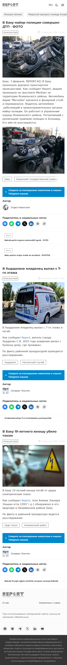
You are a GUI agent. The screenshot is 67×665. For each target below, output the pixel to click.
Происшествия (10, 32)
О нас (5, 602)
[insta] (12, 628)
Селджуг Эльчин (20, 390)
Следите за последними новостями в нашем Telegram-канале (34, 192)
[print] (37, 223)
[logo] (10, 5)
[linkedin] (31, 223)
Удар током (11, 525)
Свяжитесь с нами (49, 602)
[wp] (11, 223)
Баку (7, 179)
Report (26, 337)
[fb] (4, 223)
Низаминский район (35, 525)
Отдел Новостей (20, 207)
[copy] (44, 223)
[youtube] (42, 628)
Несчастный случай (33, 362)
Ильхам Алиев (13, 14)
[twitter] (24, 223)
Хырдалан (10, 362)
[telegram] (18, 223)
